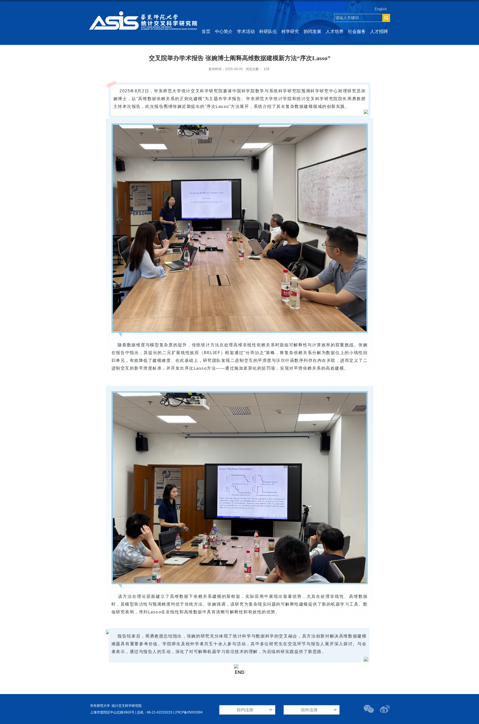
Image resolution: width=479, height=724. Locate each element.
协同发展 (312, 31)
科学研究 (290, 31)
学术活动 (246, 31)
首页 (206, 31)
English (381, 9)
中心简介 (224, 31)
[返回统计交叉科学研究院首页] (143, 7)
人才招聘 (379, 31)
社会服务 (357, 31)
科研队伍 (268, 31)
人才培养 (334, 31)
